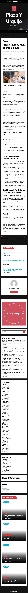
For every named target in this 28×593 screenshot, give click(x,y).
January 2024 (5, 402)
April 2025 (4, 395)
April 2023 (4, 413)
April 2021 (4, 445)
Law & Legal (4, 469)
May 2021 (4, 444)
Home (3, 467)
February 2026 (5, 384)
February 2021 (5, 448)
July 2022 (4, 424)
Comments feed (5, 489)
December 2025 (5, 387)
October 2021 (5, 437)
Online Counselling (6, 470)
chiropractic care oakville (15, 229)
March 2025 (4, 397)
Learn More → (14, 291)
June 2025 (4, 394)
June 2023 (4, 410)
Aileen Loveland (6, 51)
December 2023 (5, 404)
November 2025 (5, 388)
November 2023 (5, 405)
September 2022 (5, 422)
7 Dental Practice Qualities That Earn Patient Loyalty (13, 341)
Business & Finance (6, 460)
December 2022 (5, 419)
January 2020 (5, 451)
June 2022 (4, 426)
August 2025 (4, 391)
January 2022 (5, 433)
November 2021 (5, 435)
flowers (3, 463)
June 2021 (4, 442)
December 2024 (5, 399)
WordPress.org (5, 490)
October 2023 (5, 406)
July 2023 (4, 409)
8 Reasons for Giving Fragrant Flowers (10, 368)
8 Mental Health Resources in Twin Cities (10, 358)
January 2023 (5, 417)
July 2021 (4, 441)
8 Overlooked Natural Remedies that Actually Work (12, 355)
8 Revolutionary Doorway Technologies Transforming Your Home (13, 580)
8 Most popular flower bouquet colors (10, 361)
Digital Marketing (5, 462)
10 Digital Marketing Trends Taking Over (10, 354)
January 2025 (5, 398)
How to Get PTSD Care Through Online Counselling (13, 363)
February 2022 (5, 431)
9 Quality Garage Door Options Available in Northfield (13, 348)
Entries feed (4, 488)
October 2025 (5, 390)
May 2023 (4, 412)
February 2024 (5, 401)
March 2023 (4, 415)
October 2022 (5, 420)
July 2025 (4, 392)
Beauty (3, 459)
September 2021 (5, 438)
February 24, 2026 (6, 255)
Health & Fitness (22, 51)
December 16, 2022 (14, 51)
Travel (3, 471)
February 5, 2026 (7, 561)
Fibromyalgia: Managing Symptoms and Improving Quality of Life (12, 270)
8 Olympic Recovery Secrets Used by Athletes (11, 357)
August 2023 (4, 408)
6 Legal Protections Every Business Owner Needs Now (13, 350)
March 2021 (4, 447)
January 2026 (5, 385)
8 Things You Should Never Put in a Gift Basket (12, 362)
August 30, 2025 (6, 264)
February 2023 (5, 416)
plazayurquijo (16, 591)
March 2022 (4, 430)
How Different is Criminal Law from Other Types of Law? (13, 359)
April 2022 (4, 428)
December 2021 (5, 434)
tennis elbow (16, 137)
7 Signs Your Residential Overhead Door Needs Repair (13, 340)
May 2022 (4, 427)
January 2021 (5, 449)
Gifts (3, 464)
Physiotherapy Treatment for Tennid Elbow (12, 53)
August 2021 (4, 440)
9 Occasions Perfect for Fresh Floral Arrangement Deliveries (13, 559)
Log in (3, 486)
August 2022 (4, 423)
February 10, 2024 (6, 272)
